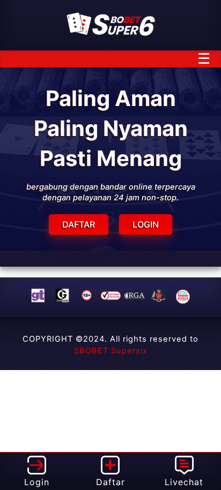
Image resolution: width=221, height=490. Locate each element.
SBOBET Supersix (111, 351)
